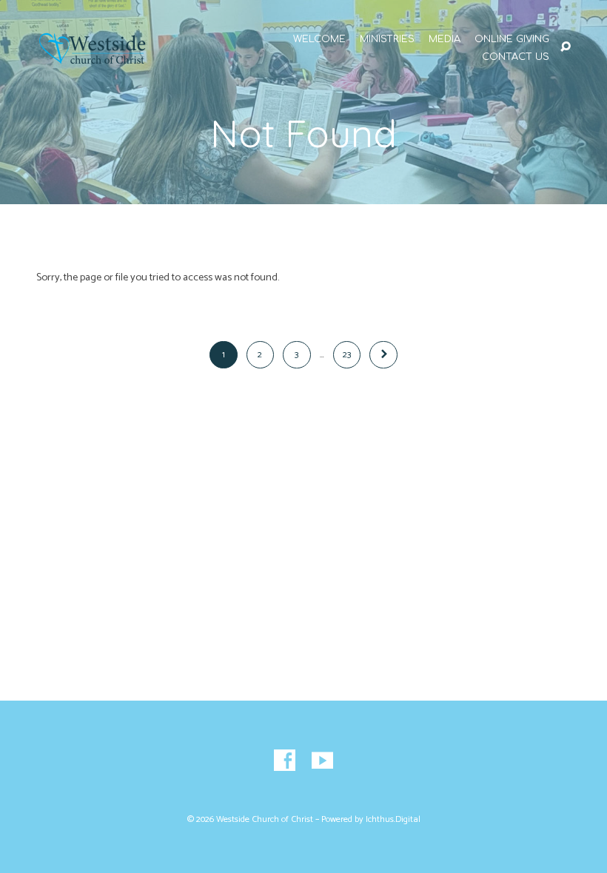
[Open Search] (565, 47)
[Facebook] (284, 761)
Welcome (319, 39)
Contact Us (515, 57)
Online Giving (511, 39)
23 (347, 355)
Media (444, 39)
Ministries (387, 39)
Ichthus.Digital (393, 819)
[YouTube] (322, 761)
